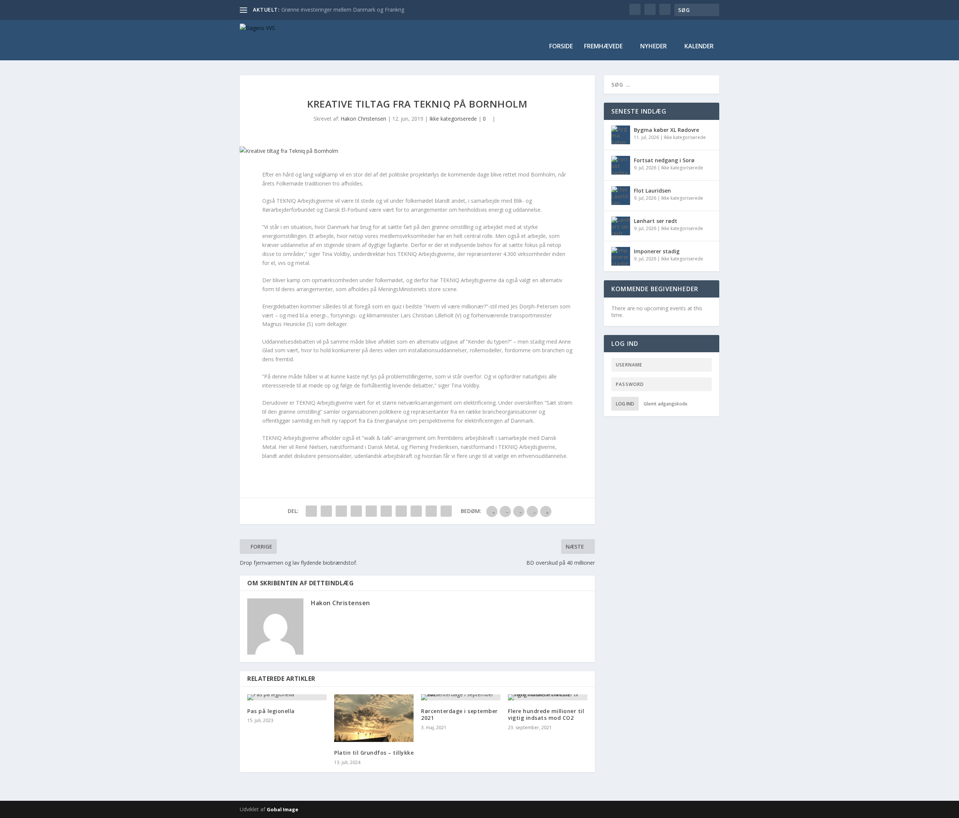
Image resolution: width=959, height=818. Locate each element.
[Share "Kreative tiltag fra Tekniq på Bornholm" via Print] (446, 511)
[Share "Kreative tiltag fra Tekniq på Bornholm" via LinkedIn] (386, 511)
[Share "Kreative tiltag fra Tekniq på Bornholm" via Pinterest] (371, 511)
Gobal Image (282, 809)
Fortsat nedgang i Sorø (664, 160)
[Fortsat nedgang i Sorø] (620, 165)
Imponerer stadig (657, 251)
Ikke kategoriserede (453, 118)
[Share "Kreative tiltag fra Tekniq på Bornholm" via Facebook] (311, 511)
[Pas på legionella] (287, 697)
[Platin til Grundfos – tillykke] (374, 718)
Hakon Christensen (363, 118)
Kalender (699, 46)
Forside (561, 46)
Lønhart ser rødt (655, 220)
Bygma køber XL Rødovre (666, 129)
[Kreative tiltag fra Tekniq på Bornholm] (417, 151)
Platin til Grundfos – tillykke (374, 752)
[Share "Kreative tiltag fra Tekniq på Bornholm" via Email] (431, 511)
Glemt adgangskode (665, 404)
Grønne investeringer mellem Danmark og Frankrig (342, 9)
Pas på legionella (271, 711)
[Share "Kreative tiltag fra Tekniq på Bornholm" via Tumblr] (356, 511)
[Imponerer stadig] (620, 256)
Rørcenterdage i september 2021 (459, 714)
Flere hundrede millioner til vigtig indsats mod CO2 (546, 714)
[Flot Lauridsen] (620, 195)
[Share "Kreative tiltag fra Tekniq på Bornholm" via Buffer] (401, 511)
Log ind (625, 404)
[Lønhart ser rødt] (620, 226)
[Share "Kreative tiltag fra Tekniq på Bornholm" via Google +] (341, 511)
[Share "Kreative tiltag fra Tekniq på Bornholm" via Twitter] (326, 511)
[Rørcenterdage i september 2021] (460, 697)
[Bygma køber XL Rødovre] (620, 135)
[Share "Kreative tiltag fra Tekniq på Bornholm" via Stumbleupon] (416, 511)
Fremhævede (603, 46)
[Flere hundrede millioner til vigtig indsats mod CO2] (547, 697)
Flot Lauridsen (652, 190)
